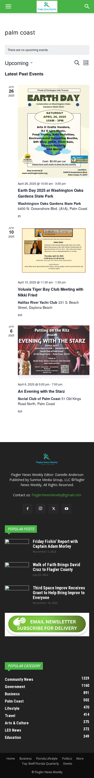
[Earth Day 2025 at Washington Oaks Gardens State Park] (53, 131)
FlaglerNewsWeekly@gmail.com (56, 495)
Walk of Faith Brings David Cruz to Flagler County (56, 567)
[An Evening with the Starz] (53, 351)
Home (11, 758)
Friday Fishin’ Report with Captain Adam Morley (55, 544)
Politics (67, 758)
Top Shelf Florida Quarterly (40, 764)
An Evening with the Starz (41, 391)
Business (26, 758)
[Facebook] (27, 509)
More (80, 758)
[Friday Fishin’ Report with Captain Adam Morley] (17, 547)
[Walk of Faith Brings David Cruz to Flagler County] (17, 570)
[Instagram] (40, 508)
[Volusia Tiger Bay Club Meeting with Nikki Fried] (53, 251)
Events (67, 764)
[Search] (87, 6)
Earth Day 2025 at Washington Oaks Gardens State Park (50, 193)
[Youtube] (66, 509)
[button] (8, 6)
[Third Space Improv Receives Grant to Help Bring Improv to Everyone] (17, 593)
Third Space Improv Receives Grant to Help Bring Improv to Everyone (59, 592)
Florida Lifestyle (47, 758)
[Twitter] (53, 509)
